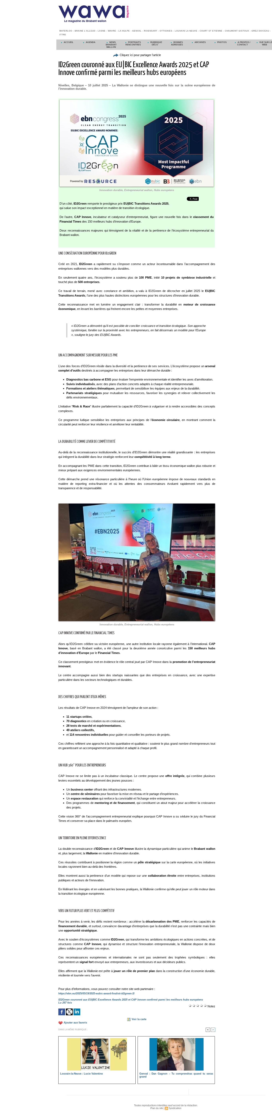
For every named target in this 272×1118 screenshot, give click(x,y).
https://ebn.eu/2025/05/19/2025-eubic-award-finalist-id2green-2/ (96, 993)
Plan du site (156, 1108)
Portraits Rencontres (133, 43)
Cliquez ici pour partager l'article (140, 55)
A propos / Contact (243, 43)
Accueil (68, 42)
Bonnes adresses (177, 43)
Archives (200, 42)
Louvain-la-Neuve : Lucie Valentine (81, 1073)
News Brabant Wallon (111, 44)
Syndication (175, 1108)
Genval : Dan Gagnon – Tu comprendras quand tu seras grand (176, 1075)
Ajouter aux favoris (75, 1022)
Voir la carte (139, 1019)
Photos (222, 42)
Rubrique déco (156, 43)
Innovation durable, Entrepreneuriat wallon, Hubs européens (136, 190)
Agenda (90, 42)
